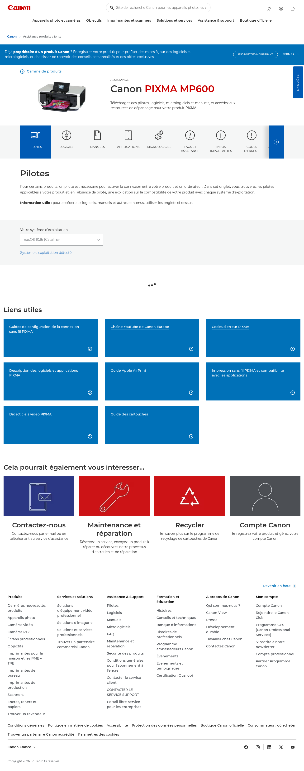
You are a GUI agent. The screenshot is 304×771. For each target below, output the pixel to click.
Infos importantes (221, 149)
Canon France (20, 747)
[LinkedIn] (269, 747)
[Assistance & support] (236, 20)
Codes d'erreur (252, 149)
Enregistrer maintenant (255, 54)
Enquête (297, 82)
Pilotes (35, 147)
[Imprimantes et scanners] (153, 20)
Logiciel (66, 147)
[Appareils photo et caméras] (82, 20)
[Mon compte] (281, 8)
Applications (128, 147)
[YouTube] (292, 747)
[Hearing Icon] (269, 8)
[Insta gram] (258, 747)
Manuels (97, 147)
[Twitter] (281, 747)
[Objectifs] (103, 20)
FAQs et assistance (190, 149)
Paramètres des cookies (98, 734)
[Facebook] (246, 747)
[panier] (292, 8)
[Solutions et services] (194, 20)
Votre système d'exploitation (44, 230)
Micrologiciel (159, 147)
